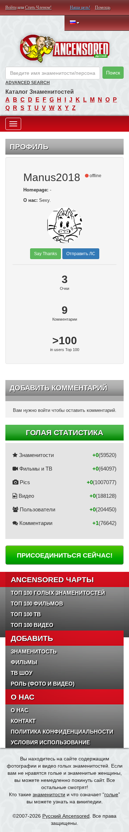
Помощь (102, 7)
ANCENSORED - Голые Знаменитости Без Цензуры (64, 49)
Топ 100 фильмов (37, 603)
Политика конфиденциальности (62, 732)
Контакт (23, 721)
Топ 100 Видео (32, 625)
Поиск (113, 73)
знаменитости (49, 794)
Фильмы (24, 662)
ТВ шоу (21, 673)
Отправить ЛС (80, 253)
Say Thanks (45, 253)
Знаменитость (34, 651)
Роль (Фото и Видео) (43, 684)
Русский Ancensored (66, 816)
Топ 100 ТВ (26, 614)
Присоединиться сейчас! (65, 555)
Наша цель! (80, 7)
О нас (19, 710)
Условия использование (50, 742)
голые (111, 794)
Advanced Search (27, 82)
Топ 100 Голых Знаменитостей (58, 593)
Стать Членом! (38, 7)
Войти (10, 7)
